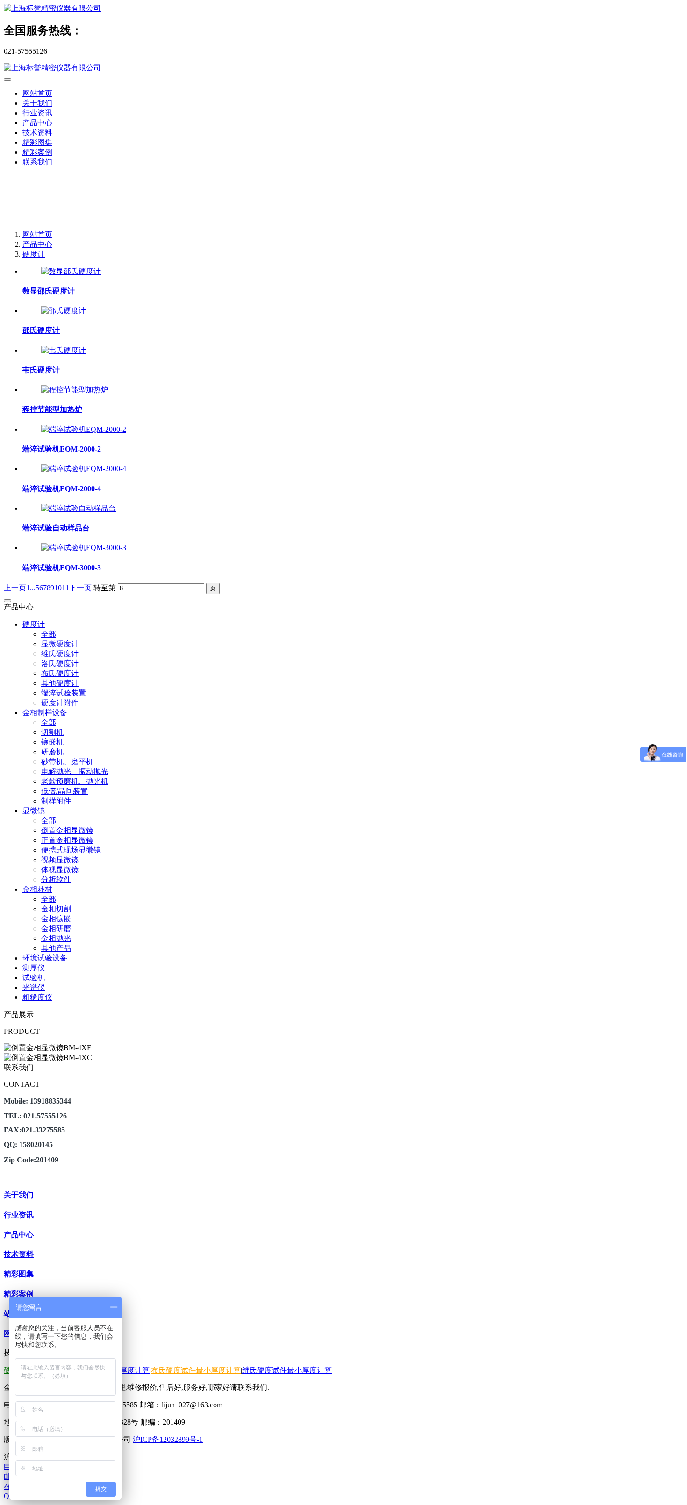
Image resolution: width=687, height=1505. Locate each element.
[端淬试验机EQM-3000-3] (83, 548)
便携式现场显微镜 (71, 850)
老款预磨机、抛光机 (74, 781)
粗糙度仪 (37, 997)
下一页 (80, 588)
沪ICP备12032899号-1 (168, 1439)
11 (65, 588)
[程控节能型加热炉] (74, 390)
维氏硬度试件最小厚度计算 (287, 1370)
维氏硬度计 (60, 654)
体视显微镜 (60, 870)
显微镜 (33, 811)
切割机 (52, 732)
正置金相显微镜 (67, 840)
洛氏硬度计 (60, 663)
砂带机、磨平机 (67, 762)
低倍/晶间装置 (64, 791)
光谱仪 (33, 987)
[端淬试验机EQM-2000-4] (83, 469)
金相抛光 (56, 938)
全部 (48, 634)
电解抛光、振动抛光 (74, 771)
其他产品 (56, 948)
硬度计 (33, 254)
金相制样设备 (44, 713)
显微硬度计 (60, 644)
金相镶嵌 (56, 919)
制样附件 (56, 801)
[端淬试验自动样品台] (78, 508)
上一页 (15, 588)
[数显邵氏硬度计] (71, 271)
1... (31, 588)
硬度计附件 (60, 703)
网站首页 (37, 93)
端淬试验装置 (63, 693)
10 (58, 588)
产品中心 (37, 244)
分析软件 (56, 879)
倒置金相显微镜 (67, 830)
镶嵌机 (52, 742)
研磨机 (52, 752)
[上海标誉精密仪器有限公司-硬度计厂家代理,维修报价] (343, 9)
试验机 (33, 978)
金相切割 (56, 909)
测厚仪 (33, 968)
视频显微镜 (60, 860)
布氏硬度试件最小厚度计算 (196, 1370)
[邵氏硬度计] (63, 311)
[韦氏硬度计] (63, 350)
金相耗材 (37, 889)
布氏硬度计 (60, 673)
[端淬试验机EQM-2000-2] (83, 429)
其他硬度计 (60, 683)
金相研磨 (56, 928)
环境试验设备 (44, 958)
